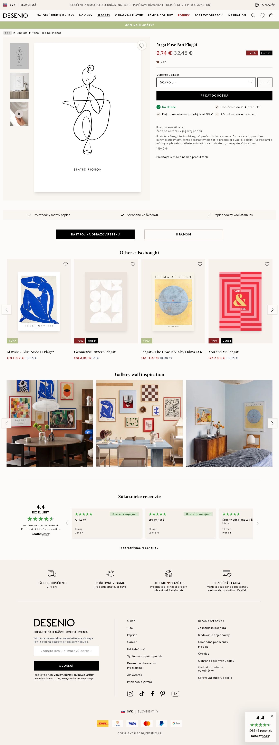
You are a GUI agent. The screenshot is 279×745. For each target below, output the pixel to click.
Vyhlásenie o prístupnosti (144, 656)
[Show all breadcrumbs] (7, 33)
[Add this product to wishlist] (142, 45)
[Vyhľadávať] (253, 15)
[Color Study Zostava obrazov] (229, 423)
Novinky (86, 15)
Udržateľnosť (136, 649)
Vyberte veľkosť (167, 75)
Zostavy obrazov (209, 15)
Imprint (132, 635)
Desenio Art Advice (211, 621)
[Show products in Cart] (271, 15)
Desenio (151, 733)
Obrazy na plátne (129, 15)
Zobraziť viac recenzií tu (139, 548)
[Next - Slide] (272, 310)
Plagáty (103, 15)
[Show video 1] (19, 114)
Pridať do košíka (215, 95)
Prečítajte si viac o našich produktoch (182, 157)
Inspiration (237, 15)
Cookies (203, 653)
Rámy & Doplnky (160, 15)
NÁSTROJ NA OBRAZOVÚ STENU (95, 234)
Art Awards (134, 675)
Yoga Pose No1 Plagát (46, 33)
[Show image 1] (19, 56)
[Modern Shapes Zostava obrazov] (139, 423)
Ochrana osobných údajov (216, 661)
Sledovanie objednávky (214, 635)
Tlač (130, 628)
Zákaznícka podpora (212, 628)
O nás (131, 621)
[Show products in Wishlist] (262, 15)
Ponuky (184, 15)
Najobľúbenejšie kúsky (55, 15)
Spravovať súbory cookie (215, 678)
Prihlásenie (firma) (139, 682)
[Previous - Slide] (6, 310)
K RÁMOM (183, 234)
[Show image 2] (19, 86)
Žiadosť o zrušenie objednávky (210, 668)
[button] (264, 82)
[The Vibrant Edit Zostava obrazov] (50, 423)
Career (132, 642)
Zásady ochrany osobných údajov (74, 674)
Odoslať (66, 665)
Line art (22, 33)
